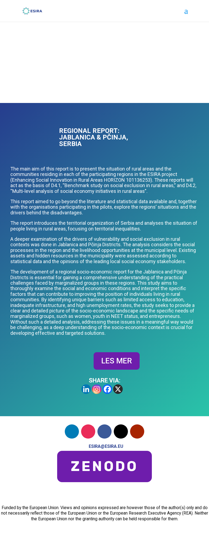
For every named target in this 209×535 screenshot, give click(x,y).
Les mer (116, 360)
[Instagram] (97, 389)
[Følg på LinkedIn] (72, 431)
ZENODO (104, 466)
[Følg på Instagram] (88, 431)
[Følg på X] (121, 431)
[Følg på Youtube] (137, 431)
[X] (118, 389)
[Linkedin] (86, 389)
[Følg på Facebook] (104, 431)
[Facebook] (107, 389)
